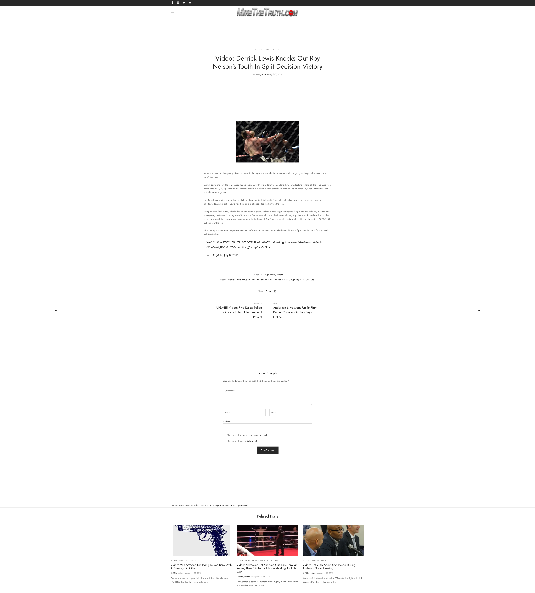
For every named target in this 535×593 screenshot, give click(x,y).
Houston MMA (249, 279)
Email (274, 412)
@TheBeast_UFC (215, 247)
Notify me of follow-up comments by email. (247, 435)
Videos (276, 49)
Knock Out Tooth (265, 279)
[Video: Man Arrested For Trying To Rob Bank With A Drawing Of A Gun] (201, 540)
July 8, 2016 (231, 255)
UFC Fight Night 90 (295, 279)
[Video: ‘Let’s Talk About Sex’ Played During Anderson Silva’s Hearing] (333, 540)
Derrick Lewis (234, 279)
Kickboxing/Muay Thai (257, 560)
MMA (267, 49)
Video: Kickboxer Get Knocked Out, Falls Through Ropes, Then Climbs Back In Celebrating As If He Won (267, 568)
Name (228, 412)
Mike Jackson (262, 74)
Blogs (258, 49)
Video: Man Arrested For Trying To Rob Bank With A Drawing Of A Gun (201, 566)
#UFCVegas (233, 247)
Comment (230, 390)
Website (226, 421)
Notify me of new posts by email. (242, 441)
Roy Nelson (279, 279)
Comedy (183, 560)
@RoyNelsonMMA (308, 242)
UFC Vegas (311, 279)
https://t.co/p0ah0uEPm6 (256, 247)
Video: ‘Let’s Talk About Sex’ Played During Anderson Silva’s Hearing (329, 566)
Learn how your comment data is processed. (227, 505)
